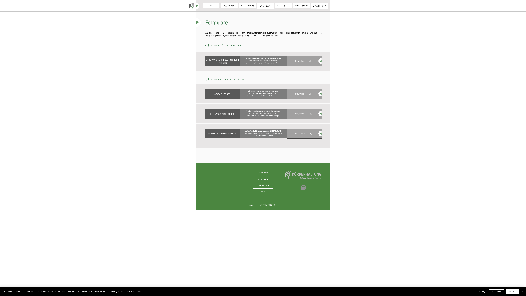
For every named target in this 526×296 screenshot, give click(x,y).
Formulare (263, 172)
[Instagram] (303, 187)
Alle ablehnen (497, 291)
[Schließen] (522, 291)
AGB (263, 191)
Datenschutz (263, 185)
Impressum (263, 179)
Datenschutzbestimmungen (130, 291)
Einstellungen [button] (482, 291)
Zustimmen (512, 291)
